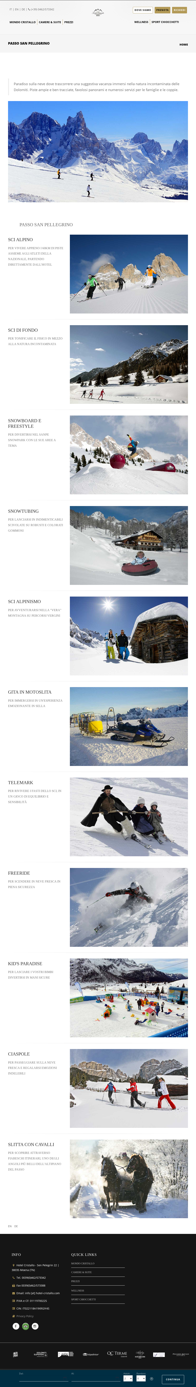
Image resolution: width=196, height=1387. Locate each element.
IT (11, 9)
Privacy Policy (24, 1316)
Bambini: (141, 1373)
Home (184, 44)
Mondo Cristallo (23, 22)
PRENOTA (162, 10)
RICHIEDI (179, 10)
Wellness (141, 22)
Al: (72, 1373)
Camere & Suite (50, 22)
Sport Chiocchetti (165, 22)
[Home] (98, 12)
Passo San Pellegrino (46, 224)
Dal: (21, 1373)
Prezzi (68, 22)
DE (23, 9)
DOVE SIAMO (143, 10)
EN (17, 9)
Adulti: (126, 1373)
